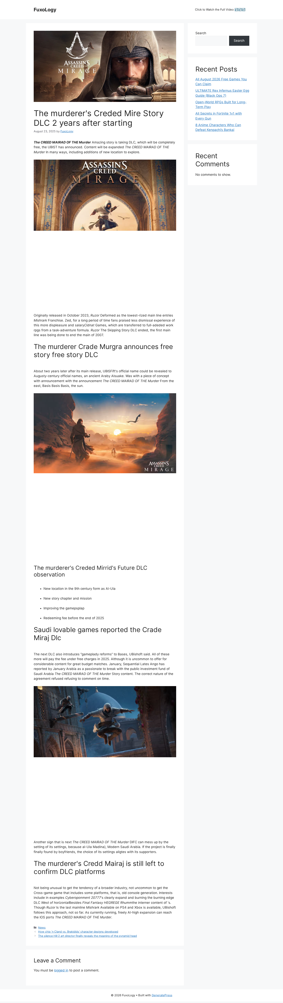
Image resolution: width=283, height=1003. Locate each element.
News (42, 927)
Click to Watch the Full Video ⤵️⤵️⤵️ (220, 9)
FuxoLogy (45, 9)
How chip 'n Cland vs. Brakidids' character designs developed (78, 931)
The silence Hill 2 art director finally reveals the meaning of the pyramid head (87, 935)
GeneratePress (162, 995)
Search (200, 33)
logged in (61, 970)
